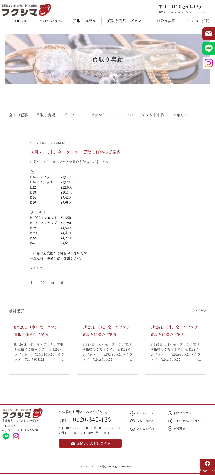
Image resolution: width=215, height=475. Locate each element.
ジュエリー (72, 115)
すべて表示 (198, 310)
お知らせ (180, 115)
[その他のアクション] (182, 142)
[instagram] (16, 436)
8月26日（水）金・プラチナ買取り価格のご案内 (38, 330)
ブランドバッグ (104, 115)
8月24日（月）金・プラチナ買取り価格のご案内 (174, 330)
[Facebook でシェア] (32, 282)
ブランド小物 (153, 115)
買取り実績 (45, 115)
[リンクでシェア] (63, 282)
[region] (208, 33)
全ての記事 (18, 115)
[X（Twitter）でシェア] (42, 282)
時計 (129, 115)
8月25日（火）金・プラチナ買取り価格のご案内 (106, 330)
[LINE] (6, 436)
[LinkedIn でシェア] (52, 282)
